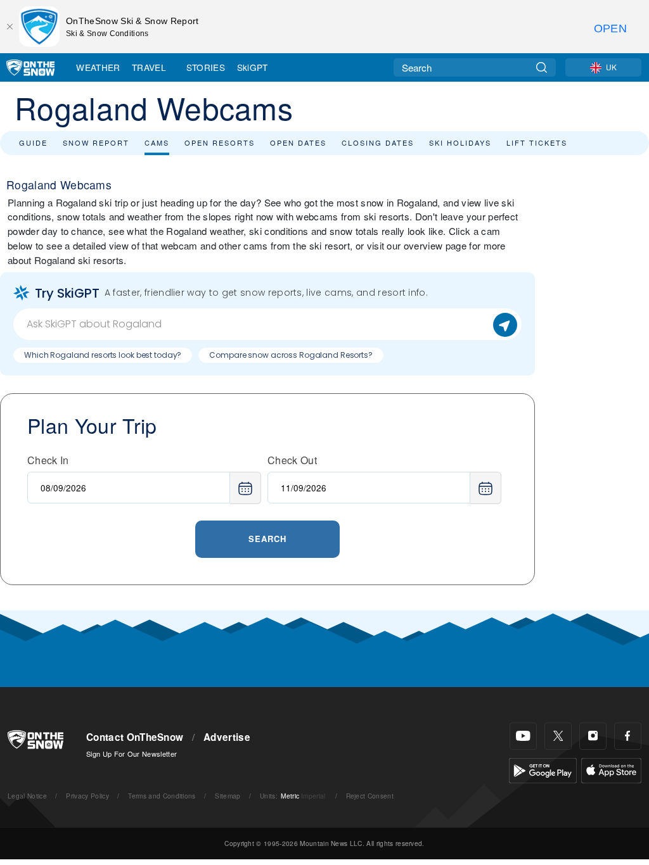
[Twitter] (558, 736)
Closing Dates (378, 142)
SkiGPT (252, 67)
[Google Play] (543, 769)
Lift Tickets (536, 142)
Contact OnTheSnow (134, 737)
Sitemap (227, 795)
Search (267, 539)
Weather (98, 67)
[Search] (541, 67)
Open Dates (298, 142)
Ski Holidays (460, 142)
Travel (149, 67)
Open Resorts (219, 142)
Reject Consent (370, 795)
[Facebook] (627, 736)
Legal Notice (27, 795)
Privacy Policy (87, 795)
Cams (157, 142)
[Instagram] (593, 736)
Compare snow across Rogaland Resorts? (291, 355)
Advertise (226, 737)
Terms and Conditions (161, 795)
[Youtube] (523, 736)
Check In (48, 460)
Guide (33, 142)
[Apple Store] (611, 769)
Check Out (292, 460)
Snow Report (96, 142)
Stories (205, 67)
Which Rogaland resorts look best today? (102, 355)
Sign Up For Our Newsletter (131, 753)
